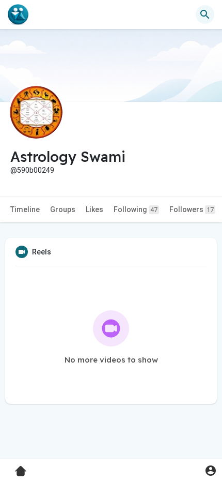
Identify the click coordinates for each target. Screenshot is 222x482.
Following (135, 209)
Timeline (25, 209)
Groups (62, 209)
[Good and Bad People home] (18, 14)
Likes (94, 209)
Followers (191, 209)
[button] (210, 470)
